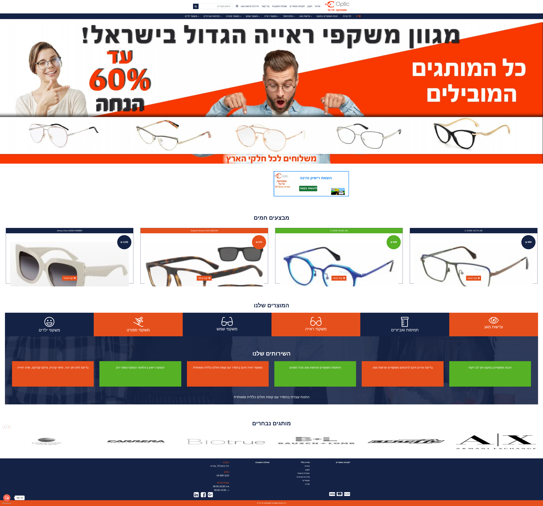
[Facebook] (203, 495)
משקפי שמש (253, 16)
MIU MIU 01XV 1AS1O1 (69, 230)
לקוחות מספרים (297, 6)
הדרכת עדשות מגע (250, 6)
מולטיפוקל (289, 16)
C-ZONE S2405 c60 (473, 230)
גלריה (307, 484)
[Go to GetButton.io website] (6, 503)
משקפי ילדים (192, 16)
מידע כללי (305, 462)
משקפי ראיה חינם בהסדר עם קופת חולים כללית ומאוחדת (227, 367)
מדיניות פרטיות (303, 477)
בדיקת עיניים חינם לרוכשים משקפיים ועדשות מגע (403, 367)
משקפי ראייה (271, 16)
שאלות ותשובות (279, 6)
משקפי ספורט (233, 16)
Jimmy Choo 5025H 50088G (204, 230)
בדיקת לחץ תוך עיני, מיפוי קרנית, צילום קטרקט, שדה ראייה (53, 367)
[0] (359, 16)
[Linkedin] (196, 495)
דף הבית (347, 16)
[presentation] (9, 427)
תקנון (309, 6)
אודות (317, 6)
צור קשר (265, 6)
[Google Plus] (210, 495)
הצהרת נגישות (304, 473)
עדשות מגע (305, 16)
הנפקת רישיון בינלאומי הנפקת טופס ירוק (140, 367)
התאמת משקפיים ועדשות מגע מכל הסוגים (315, 367)
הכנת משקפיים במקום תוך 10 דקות (490, 367)
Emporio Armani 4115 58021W (339, 230)
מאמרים (306, 480)
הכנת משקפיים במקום (327, 16)
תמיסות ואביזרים (212, 16)
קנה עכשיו (472, 278)
